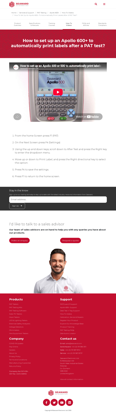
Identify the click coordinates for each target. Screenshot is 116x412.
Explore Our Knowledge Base (71, 324)
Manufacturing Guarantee (20, 363)
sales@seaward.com (74, 343)
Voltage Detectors (16, 327)
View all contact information (71, 379)
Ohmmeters (14, 330)
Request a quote (70, 240)
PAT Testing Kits (15, 307)
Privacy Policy (14, 356)
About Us (13, 353)
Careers (12, 350)
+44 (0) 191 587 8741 (72, 350)
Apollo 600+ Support (68, 307)
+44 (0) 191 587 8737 (74, 353)
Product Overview (17, 24)
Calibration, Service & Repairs (71, 317)
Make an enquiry (19, 240)
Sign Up (15, 206)
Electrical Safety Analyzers (19, 324)
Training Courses (52, 24)
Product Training (67, 327)
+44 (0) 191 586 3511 (78, 347)
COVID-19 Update (16, 343)
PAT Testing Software (17, 311)
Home (13, 13)
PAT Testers (13, 304)
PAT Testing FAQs (67, 330)
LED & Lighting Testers (18, 320)
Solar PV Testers (15, 314)
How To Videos (68, 13)
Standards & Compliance (103, 24)
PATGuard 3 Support (68, 304)
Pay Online (13, 347)
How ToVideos (69, 24)
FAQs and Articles (86, 24)
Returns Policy (15, 366)
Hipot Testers (14, 317)
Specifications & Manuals (34, 24)
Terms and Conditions (18, 360)
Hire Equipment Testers (18, 333)
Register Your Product (69, 320)
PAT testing (41, 13)
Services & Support (26, 13)
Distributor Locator (68, 333)
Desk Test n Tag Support (70, 311)
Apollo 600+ (54, 13)
